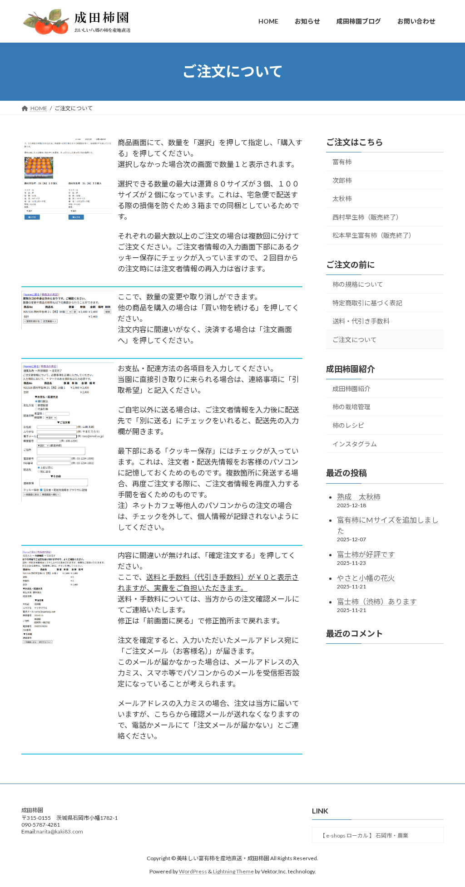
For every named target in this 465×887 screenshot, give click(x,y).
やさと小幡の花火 (366, 577)
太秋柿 (341, 198)
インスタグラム (354, 443)
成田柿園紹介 (351, 388)
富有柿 (341, 162)
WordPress (193, 870)
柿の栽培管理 (351, 407)
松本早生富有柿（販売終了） (373, 235)
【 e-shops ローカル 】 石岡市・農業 (364, 835)
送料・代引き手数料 (361, 321)
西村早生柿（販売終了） (367, 217)
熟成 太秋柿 (359, 496)
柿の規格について (357, 284)
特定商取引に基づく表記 (367, 302)
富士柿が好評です (366, 554)
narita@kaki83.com (59, 831)
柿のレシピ (348, 425)
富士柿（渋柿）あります (377, 601)
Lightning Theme (233, 870)
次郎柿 (341, 180)
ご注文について (354, 339)
